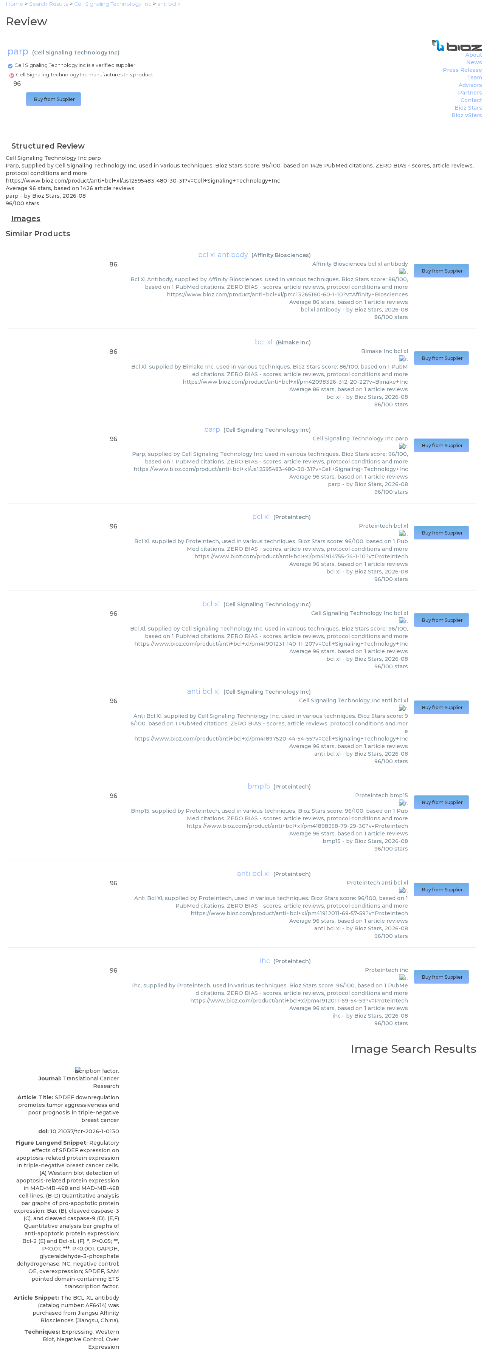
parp (212, 429)
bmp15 (259, 786)
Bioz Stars (468, 107)
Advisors (470, 85)
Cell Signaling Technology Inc (76, 52)
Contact (471, 100)
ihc (265, 961)
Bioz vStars (466, 115)
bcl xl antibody (223, 255)
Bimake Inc (293, 342)
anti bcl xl (203, 691)
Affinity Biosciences (281, 255)
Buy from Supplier (53, 99)
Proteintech (292, 517)
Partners (470, 92)
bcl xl (264, 342)
